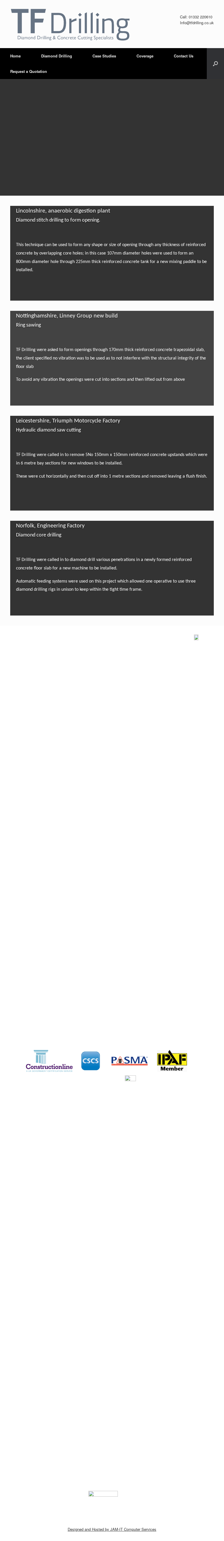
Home (15, 56)
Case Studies (104, 56)
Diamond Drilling (56, 56)
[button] (215, 63)
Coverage (144, 56)
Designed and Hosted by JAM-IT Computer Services (112, 1529)
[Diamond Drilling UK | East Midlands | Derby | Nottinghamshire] (70, 24)
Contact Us (183, 56)
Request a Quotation (28, 71)
